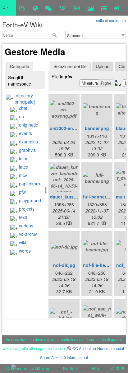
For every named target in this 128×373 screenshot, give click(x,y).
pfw (22, 192)
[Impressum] (104, 8)
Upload (103, 66)
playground (30, 200)
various (26, 225)
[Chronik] (35, 8)
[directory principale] (25, 98)
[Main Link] (8, 8)
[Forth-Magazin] (77, 8)
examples (28, 141)
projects (26, 209)
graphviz (27, 150)
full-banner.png (99, 196)
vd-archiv (28, 234)
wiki (22, 242)
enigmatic (28, 125)
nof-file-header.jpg (102, 265)
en (21, 116)
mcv (23, 175)
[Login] (116, 8)
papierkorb (29, 183)
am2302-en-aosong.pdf (74, 128)
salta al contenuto (111, 20)
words (25, 251)
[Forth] (22, 8)
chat (23, 108)
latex (23, 167)
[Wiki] (62, 8)
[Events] (48, 8)
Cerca (55, 35)
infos (23, 158)
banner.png (97, 128)
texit (23, 217)
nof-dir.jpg (64, 265)
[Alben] (91, 8)
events (25, 133)
